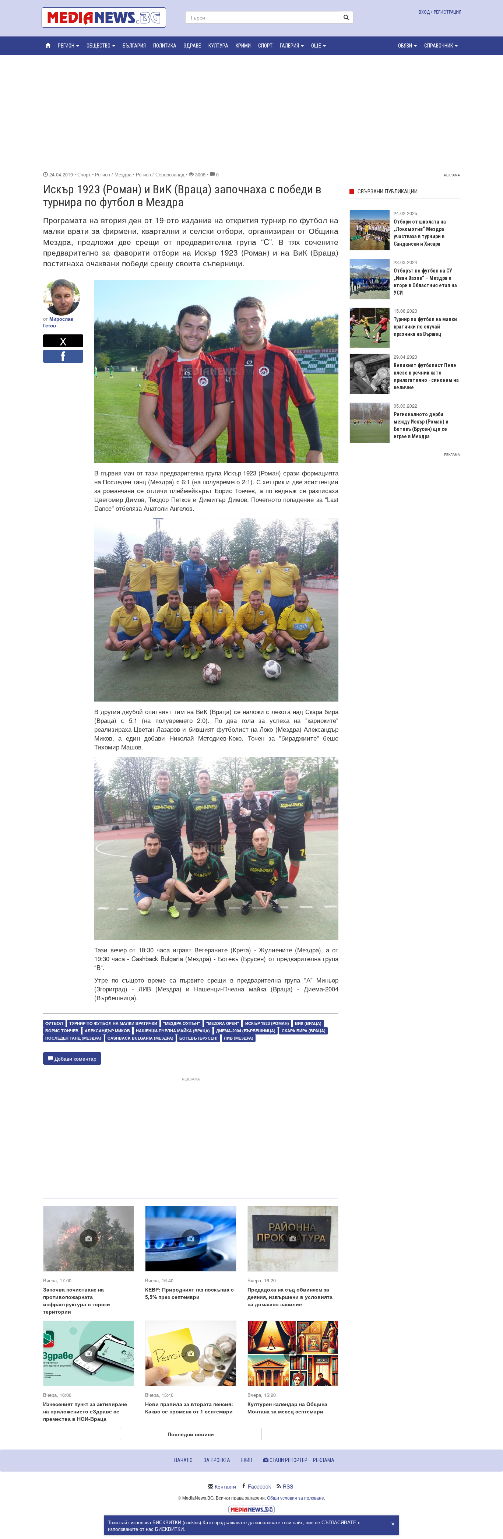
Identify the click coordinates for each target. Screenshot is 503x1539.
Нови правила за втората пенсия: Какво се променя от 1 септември (189, 1407)
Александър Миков (107, 1030)
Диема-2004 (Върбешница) (245, 1030)
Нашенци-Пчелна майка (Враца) (173, 1030)
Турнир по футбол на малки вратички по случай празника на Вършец (425, 326)
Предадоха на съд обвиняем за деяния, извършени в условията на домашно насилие (290, 1297)
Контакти (225, 1486)
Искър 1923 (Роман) (267, 1023)
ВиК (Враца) (308, 1023)
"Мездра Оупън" (181, 1023)
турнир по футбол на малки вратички (113, 1023)
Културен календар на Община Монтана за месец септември (287, 1407)
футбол (54, 1023)
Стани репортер (287, 1460)
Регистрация (447, 12)
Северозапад (169, 174)
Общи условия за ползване (295, 1497)
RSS (288, 1486)
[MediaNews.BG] (108, 17)
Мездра (123, 174)
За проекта (217, 1460)
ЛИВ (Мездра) (238, 1038)
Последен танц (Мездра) (73, 1038)
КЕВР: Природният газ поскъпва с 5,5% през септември (189, 1293)
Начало (183, 1460)
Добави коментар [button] (74, 1058)
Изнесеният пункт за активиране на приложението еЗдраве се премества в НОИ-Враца (85, 1411)
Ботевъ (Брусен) (198, 1038)
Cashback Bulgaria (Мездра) (140, 1038)
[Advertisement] (251, 112)
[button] (68, 45)
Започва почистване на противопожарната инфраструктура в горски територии (76, 1300)
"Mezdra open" (222, 1023)
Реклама (323, 1460)
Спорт (84, 174)
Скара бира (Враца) (304, 1030)
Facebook (259, 1486)
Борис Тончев (61, 1030)
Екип (246, 1460)
